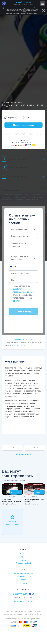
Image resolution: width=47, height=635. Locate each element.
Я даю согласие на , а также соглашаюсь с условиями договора (23, 293)
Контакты (23, 583)
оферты (16, 301)
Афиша (23, 557)
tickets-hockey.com (23, 339)
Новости (23, 560)
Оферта (23, 580)
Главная (23, 553)
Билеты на (35, 448)
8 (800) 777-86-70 (23, 2)
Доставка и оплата (23, 577)
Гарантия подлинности (23, 573)
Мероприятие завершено (23, 125)
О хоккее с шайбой (23, 563)
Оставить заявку (23, 311)
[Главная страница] (4, 3)
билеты (12, 448)
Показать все (23, 454)
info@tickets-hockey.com (23, 601)
